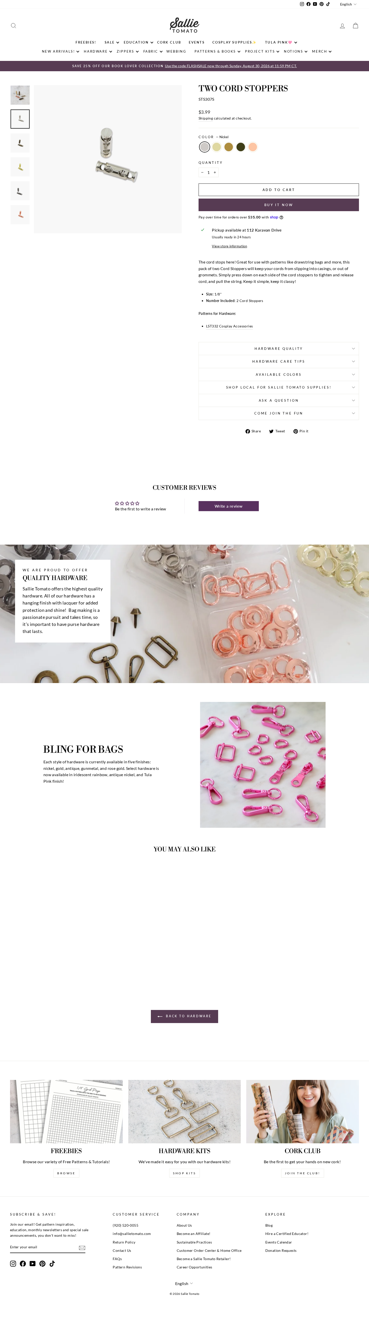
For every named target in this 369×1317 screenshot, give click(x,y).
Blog (269, 1225)
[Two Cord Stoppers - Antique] (51, 967)
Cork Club (169, 42)
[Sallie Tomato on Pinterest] (42, 1264)
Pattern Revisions (127, 1267)
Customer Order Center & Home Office (209, 1251)
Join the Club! (302, 1173)
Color (213, 137)
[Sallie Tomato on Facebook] (23, 1264)
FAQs (117, 1259)
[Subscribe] (82, 1247)
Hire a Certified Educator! (287, 1234)
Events (197, 42)
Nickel (205, 147)
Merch (319, 51)
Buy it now (278, 205)
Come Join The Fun (278, 413)
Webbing (176, 51)
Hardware (96, 51)
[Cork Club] (302, 1111)
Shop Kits (184, 1173)
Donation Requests (281, 1251)
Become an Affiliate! (194, 1234)
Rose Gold (253, 147)
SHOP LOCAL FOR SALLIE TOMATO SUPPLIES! (279, 387)
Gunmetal (241, 147)
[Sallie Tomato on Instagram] (13, 1264)
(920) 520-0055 (125, 1225)
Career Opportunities (194, 1267)
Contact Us (122, 1251)
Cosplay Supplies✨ (234, 42)
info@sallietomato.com (132, 1234)
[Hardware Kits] (184, 1111)
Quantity (211, 163)
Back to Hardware (188, 1016)
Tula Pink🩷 (279, 42)
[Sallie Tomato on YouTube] (33, 1264)
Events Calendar (278, 1242)
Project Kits (260, 51)
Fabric (150, 51)
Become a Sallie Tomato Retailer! (204, 1259)
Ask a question (279, 400)
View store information (229, 246)
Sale (110, 42)
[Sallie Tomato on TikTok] (52, 1264)
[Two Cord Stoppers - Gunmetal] (58, 967)
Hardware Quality (279, 349)
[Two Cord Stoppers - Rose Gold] (65, 967)
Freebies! (86, 42)
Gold (217, 147)
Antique (229, 147)
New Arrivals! (58, 51)
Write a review (229, 506)
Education (136, 42)
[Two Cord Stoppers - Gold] (44, 967)
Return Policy (124, 1242)
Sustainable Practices (194, 1242)
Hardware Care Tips (278, 361)
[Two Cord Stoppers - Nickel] (38, 967)
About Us (184, 1225)
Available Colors (278, 374)
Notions (293, 51)
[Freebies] (66, 1111)
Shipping (206, 118)
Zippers (125, 51)
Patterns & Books (215, 51)
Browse (66, 1173)
